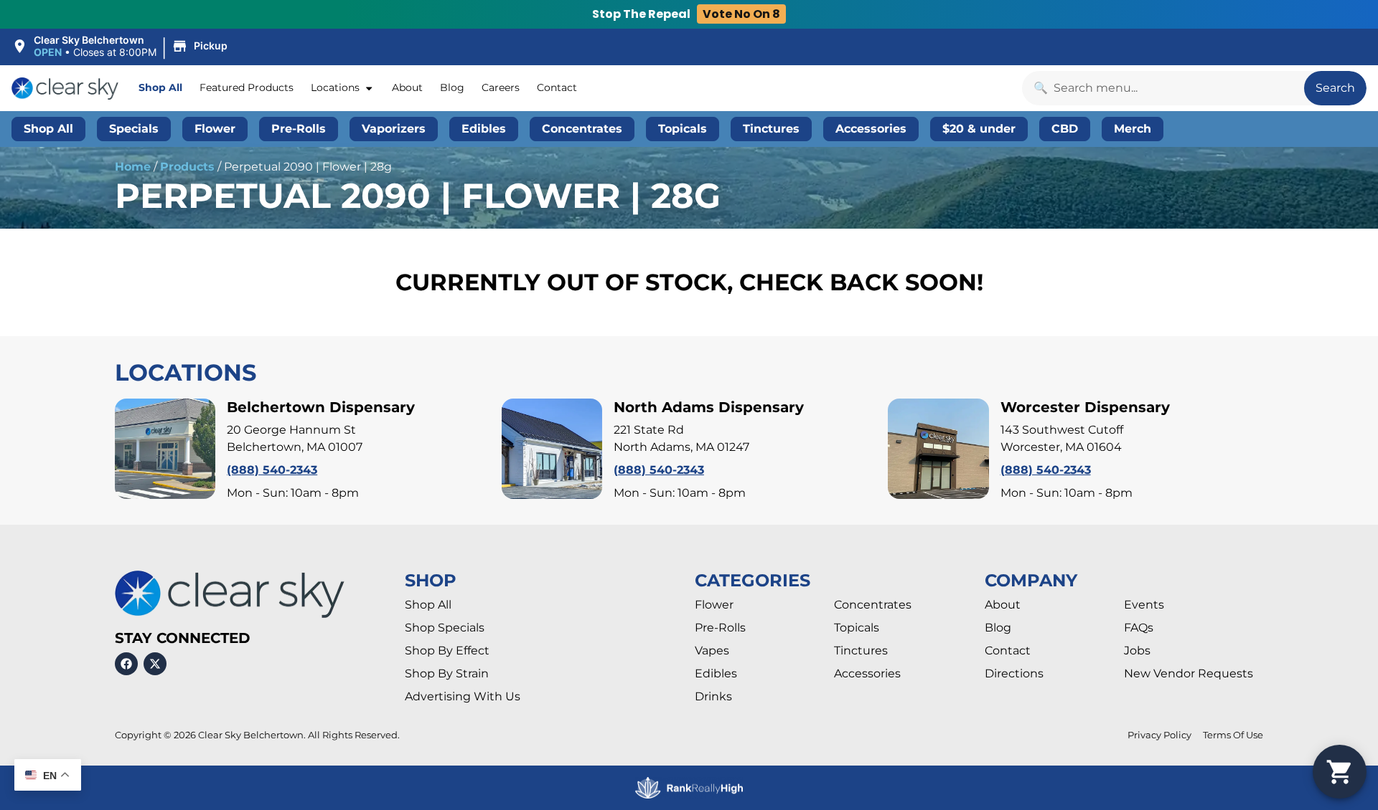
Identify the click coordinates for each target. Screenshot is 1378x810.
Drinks (713, 696)
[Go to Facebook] (126, 663)
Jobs (1137, 650)
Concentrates (872, 604)
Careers (501, 87)
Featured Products (247, 87)
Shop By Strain (447, 673)
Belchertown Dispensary (321, 407)
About (407, 87)
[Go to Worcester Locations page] (938, 449)
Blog (452, 87)
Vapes (712, 650)
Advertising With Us (462, 696)
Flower (714, 604)
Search (1335, 88)
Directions (1014, 673)
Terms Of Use (1233, 735)
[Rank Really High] (689, 788)
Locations (335, 87)
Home (133, 166)
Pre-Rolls (720, 627)
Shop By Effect (447, 650)
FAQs (1138, 627)
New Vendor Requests (1188, 673)
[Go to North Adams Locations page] (552, 449)
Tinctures (861, 650)
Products (187, 166)
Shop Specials (444, 627)
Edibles (716, 673)
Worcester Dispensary (1085, 407)
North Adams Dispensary (709, 407)
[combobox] (1163, 88)
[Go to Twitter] (155, 663)
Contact (557, 87)
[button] (121, 46)
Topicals (856, 627)
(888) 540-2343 (272, 470)
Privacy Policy (1159, 735)
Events (1144, 604)
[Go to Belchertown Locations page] (165, 449)
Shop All (160, 87)
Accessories (867, 673)
